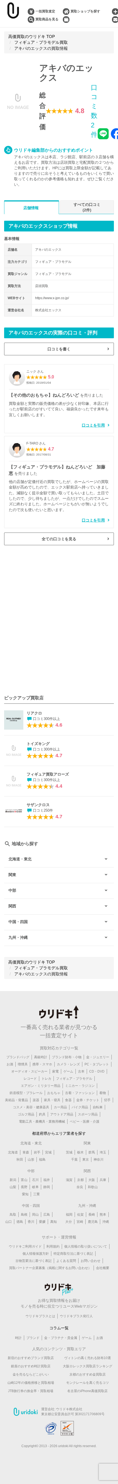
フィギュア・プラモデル (74, 1079)
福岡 (69, 1214)
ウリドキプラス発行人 (76, 1316)
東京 (85, 1159)
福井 (46, 1180)
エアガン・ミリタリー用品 (40, 1086)
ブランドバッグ (17, 1057)
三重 (36, 1194)
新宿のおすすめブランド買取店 (31, 1358)
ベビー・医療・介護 (84, 1121)
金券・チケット (87, 1100)
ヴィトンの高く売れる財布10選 (87, 1358)
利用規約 (53, 1246)
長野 (24, 1187)
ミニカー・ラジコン (80, 1086)
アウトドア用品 (61, 1114)
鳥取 (13, 1214)
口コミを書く (59, 349)
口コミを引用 (93, 425)
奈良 (80, 1187)
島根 (24, 1214)
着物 (102, 1093)
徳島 (19, 1222)
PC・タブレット (97, 1064)
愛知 (25, 1194)
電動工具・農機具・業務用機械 (42, 1121)
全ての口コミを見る (59, 539)
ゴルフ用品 (26, 1114)
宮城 (48, 1152)
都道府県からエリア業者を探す (59, 1133)
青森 (26, 1152)
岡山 (35, 1214)
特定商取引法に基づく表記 (73, 1254)
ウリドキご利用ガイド (25, 1246)
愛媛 (42, 1222)
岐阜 (35, 1187)
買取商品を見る (46, 19)
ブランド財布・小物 (67, 1057)
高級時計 (40, 1057)
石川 (35, 1180)
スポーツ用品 (88, 1114)
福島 (42, 1159)
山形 (31, 1159)
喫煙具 (23, 1064)
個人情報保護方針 (36, 1254)
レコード (30, 1079)
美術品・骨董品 (16, 1100)
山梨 (13, 1187)
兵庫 (103, 1180)
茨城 (69, 1152)
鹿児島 (93, 1222)
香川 (31, 1222)
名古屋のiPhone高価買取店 (87, 1391)
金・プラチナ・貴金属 (60, 1338)
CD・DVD (97, 1071)
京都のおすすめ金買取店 (87, 1374)
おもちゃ (53, 1093)
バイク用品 (80, 1107)
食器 (68, 1100)
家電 (55, 1071)
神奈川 (98, 1159)
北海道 (13, 1152)
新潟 (13, 1180)
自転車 (98, 1107)
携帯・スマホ (42, 1064)
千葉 (74, 1159)
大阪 (91, 1180)
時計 (18, 1338)
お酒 (10, 1064)
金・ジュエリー (97, 1057)
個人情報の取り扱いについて (85, 1246)
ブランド (33, 1338)
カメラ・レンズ (68, 1064)
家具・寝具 (52, 1100)
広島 (46, 1214)
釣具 (42, 1114)
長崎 (91, 1214)
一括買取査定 (45, 11)
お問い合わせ (90, 1261)
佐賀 (80, 1214)
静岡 (46, 1187)
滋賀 (69, 1180)
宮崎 (80, 1222)
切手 (107, 1100)
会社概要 (102, 1268)
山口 (8, 1222)
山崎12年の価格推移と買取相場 (30, 1383)
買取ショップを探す (85, 11)
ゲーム (68, 1071)
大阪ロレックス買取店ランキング (87, 1366)
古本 (81, 1071)
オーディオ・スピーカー (29, 1071)
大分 (68, 1222)
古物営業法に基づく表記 (33, 1261)
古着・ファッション (80, 1093)
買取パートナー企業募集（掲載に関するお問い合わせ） (50, 1268)
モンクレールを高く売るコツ (87, 1383)
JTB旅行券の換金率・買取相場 (30, 1391)
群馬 (91, 1152)
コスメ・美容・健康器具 (31, 1107)
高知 (53, 1222)
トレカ (46, 1079)
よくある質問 (66, 1261)
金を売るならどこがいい (31, 1374)
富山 (24, 1180)
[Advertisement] (59, 620)
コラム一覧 (59, 1328)
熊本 (103, 1214)
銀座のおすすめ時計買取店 (30, 1366)
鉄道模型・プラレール (26, 1093)
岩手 (37, 1152)
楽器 (36, 1100)
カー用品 (60, 1107)
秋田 (19, 1159)
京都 (80, 1180)
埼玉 (103, 1152)
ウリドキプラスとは (40, 1316)
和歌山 (93, 1187)
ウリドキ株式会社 (69, 1409)
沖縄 (105, 1222)
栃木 (80, 1152)
